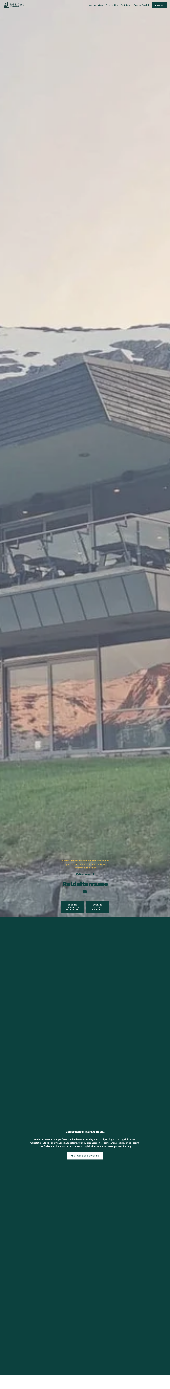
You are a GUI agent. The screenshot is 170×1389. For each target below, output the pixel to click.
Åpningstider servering (85, 1156)
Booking (159, 5)
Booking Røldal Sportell (97, 907)
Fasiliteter (125, 5)
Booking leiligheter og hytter (72, 907)
